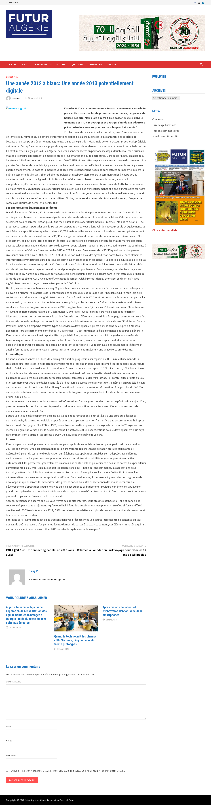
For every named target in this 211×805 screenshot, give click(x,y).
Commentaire (14, 681)
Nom (9, 726)
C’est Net (112, 64)
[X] (199, 2)
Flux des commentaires (165, 130)
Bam (71, 800)
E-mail (10, 741)
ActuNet (61, 64)
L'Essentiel (12, 76)
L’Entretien (95, 64)
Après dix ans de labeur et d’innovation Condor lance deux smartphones (122, 611)
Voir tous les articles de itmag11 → (47, 579)
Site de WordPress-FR (165, 136)
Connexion (158, 119)
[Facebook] (195, 2)
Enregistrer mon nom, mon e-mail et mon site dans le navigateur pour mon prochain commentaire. (68, 770)
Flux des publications (164, 125)
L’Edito (26, 64)
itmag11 (19, 98)
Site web (11, 755)
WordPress (59, 800)
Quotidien (78, 64)
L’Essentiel (41, 64)
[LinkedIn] (203, 2)
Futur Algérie (32, 800)
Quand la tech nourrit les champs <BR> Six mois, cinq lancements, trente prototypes (75, 640)
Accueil (12, 64)
